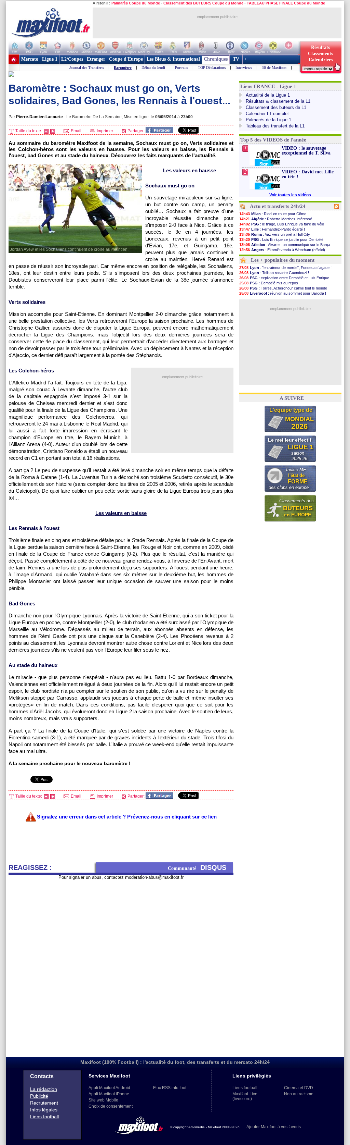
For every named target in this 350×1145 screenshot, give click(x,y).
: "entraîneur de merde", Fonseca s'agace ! (285, 268)
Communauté (197, 867)
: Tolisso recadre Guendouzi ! (274, 273)
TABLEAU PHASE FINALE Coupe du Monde (286, 3)
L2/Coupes (72, 59)
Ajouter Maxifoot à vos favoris (273, 1126)
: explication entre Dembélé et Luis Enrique (284, 278)
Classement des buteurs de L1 (276, 107)
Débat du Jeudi (153, 67)
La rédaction (43, 1089)
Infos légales (43, 1109)
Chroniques (216, 59)
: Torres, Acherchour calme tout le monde (283, 288)
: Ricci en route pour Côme (272, 214)
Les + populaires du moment (282, 260)
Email (75, 130)
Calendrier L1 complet (267, 113)
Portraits (181, 67)
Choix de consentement (111, 1106)
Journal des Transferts (86, 67)
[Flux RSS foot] (336, 208)
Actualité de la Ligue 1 (268, 95)
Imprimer (104, 130)
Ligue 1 (49, 59)
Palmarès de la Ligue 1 (268, 119)
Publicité (39, 1096)
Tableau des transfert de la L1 (275, 125)
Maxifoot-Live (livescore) (244, 1096)
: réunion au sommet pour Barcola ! (282, 293)
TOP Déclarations (212, 67)
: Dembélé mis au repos (268, 283)
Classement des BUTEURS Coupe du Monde (203, 3)
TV (236, 59)
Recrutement (44, 1103)
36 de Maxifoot (274, 67)
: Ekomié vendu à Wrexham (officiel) (282, 250)
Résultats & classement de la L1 (278, 101)
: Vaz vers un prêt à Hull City (274, 234)
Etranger (96, 59)
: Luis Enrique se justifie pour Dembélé (281, 239)
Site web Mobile (103, 1100)
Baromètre (123, 67)
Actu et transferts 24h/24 (278, 206)
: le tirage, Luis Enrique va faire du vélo (281, 224)
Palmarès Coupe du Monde (135, 3)
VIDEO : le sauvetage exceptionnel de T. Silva (306, 151)
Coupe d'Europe (126, 59)
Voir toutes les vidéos (290, 195)
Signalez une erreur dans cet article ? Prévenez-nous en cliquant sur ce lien (127, 817)
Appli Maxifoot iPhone (109, 1094)
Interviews (243, 67)
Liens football (44, 1116)
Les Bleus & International (173, 59)
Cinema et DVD (298, 1087)
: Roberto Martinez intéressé (275, 219)
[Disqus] (121, 965)
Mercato (29, 59)
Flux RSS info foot (169, 1087)
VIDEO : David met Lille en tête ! (308, 174)
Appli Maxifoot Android (109, 1087)
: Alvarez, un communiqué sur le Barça (284, 245)
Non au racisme (298, 1094)
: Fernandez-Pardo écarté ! (272, 229)
